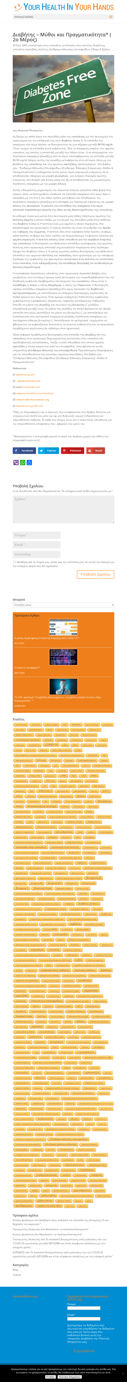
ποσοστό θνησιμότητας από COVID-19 (79, 1098)
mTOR (83, 776)
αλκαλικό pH (21, 837)
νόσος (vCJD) (71, 1062)
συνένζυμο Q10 (100, 1129)
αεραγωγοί (57, 822)
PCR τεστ (50, 780)
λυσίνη (68, 1021)
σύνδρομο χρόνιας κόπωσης (60, 1144)
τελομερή (37, 1149)
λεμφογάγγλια (96, 1011)
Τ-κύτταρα (39, 811)
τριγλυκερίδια (100, 1154)
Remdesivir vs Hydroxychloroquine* (67, 1229)
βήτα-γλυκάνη (77, 873)
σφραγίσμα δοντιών (24, 1134)
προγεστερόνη (55, 1103)
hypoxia (104, 760)
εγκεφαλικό (20, 919)
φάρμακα (44, 1180)
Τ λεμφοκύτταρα (54, 811)
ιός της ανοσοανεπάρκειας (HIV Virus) (55, 960)
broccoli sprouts (89, 735)
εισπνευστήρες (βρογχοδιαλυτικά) (82, 919)
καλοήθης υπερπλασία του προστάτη (89, 965)
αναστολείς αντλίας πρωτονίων (29, 842)
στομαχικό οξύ (35, 1129)
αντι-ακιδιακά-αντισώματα (26, 852)
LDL (55, 765)
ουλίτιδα (56, 1083)
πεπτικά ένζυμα (22, 1093)
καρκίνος (106, 970)
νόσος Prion (86, 1062)
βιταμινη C (22, 888)
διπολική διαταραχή (48, 914)
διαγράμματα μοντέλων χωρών (28, 909)
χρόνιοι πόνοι (64, 1200)
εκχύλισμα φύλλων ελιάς (26, 924)
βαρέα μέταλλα (46, 878)
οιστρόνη (37, 1073)
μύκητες (85, 1047)
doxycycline (87, 745)
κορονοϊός (91, 990)
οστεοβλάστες (104, 1077)
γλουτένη (83, 893)
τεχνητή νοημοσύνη (86, 1149)
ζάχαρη (104, 934)
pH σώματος (91, 781)
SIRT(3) (18, 796)
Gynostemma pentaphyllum (72, 755)
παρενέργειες (90, 1088)
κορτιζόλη (31, 49)
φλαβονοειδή (35, 1185)
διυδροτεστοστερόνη (71, 914)
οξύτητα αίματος (56, 1078)
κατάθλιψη (84, 980)
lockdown (39, 770)
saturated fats (62, 791)
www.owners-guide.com (29, 406)
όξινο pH (70, 1206)
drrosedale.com (30, 387)
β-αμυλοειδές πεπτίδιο (41, 873)
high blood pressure (24, 760)
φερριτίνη (20, 1185)
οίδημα (66, 1067)
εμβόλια (75, 924)
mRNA (63, 775)
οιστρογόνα (22, 1072)
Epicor (18, 750)
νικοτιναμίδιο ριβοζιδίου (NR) (98, 1057)
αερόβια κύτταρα (74, 822)
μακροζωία (52, 1027)
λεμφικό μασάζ (56, 1011)
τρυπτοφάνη (68, 1160)
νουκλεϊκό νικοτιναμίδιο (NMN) (48, 1062)
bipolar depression (24, 734)
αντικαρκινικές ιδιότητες (26, 858)
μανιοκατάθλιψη (46, 1031)
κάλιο (49, 965)
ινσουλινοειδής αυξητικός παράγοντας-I (32, 955)
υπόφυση (96, 1175)
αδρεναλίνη (43, 822)
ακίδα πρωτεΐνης (103, 827)
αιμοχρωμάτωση (83, 827)
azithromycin (36, 729)
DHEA (65, 745)
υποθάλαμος (87, 1169)
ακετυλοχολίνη (44, 832)
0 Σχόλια (105, 49)
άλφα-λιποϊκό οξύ (74, 811)
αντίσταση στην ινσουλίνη (45, 45)
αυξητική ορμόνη (35, 868)
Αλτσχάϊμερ (104, 801)
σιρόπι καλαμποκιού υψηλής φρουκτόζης (32, 1124)
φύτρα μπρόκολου (61, 1190)
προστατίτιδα (37, 1108)
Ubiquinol (56, 801)
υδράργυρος (55, 1165)
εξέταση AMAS (83, 929)
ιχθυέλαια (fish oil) (103, 955)
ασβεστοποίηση (98, 862)
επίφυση (45, 934)
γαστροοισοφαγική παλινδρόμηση (60, 893)
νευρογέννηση (66, 1052)
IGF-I (17, 765)
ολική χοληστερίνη (54, 1072)
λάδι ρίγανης (21, 1006)
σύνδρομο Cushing (44, 1134)
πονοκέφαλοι (52, 1098)
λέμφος (36, 1006)
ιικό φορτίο (20, 950)
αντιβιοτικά (74, 852)
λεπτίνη (43, 49)
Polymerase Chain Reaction (27, 786)
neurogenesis (21, 781)
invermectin (30, 765)
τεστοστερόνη (66, 1149)
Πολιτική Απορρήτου (70, 1377)
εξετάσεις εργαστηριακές (26, 934)
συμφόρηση (84, 1129)
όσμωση (82, 1206)
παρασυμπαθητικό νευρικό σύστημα (63, 1088)
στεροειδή (20, 1129)
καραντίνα (31, 970)
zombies (88, 801)
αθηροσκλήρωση (24, 826)
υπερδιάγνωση (35, 1170)
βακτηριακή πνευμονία (25, 878)
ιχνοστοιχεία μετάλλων (25, 960)
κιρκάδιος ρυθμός (72, 985)
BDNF (49, 729)
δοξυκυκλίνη (90, 914)
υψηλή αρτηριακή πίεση (25, 1180)
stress (80, 796)
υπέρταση (20, 1170)
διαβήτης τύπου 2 (89, 903)
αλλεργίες (52, 837)
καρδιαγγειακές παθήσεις (55, 970)
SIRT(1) (106, 791)
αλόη (78, 837)
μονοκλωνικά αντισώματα (78, 1042)
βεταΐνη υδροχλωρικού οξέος (69, 878)
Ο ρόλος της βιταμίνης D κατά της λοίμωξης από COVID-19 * (46, 638)
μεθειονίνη (79, 1032)
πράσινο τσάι (22, 1103)
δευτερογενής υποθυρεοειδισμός (46, 904)
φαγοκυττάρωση (59, 1180)
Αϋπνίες (65, 806)
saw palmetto (79, 791)
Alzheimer (76, 724)
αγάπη (30, 822)
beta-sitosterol (78, 729)
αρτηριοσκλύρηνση (64, 863)
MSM (74, 776)
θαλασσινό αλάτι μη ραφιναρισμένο (30, 945)
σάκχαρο (61, 1119)
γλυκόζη (83, 898)
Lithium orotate (22, 770)
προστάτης (20, 1108)
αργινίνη (89, 858)
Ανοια (19, 806)
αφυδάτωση (21, 873)
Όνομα (71, 1304)
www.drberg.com (25, 375)
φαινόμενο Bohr (78, 1180)
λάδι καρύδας (100, 1001)
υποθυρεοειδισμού (23, 1175)
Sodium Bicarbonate (48, 796)
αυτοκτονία (74, 868)
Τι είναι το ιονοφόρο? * (27, 667)
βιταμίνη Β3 (21, 883)
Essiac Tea (30, 750)
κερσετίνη (54, 986)
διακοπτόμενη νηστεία (56, 909)
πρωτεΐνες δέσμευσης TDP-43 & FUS (81, 1108)
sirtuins (30, 796)
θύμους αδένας (90, 945)
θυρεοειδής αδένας (57, 945)
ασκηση (19, 868)
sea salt (94, 791)
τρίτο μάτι (62, 1155)
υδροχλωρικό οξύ (97, 1164)
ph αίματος (76, 780)
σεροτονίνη (101, 1119)
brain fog (73, 735)
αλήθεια (91, 832)
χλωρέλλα (100, 1190)
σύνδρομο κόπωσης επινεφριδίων (69, 49)
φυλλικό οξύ (96, 1185)
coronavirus (34, 745)
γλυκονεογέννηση (67, 898)
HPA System (55, 760)
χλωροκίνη (20, 1196)
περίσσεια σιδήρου (41, 1093)
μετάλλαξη (73, 1037)
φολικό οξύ (66, 1185)
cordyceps (20, 745)
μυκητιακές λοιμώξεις (38, 1047)
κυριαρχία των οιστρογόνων (89, 996)
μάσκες (81, 1021)
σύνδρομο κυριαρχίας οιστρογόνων (30, 1139)
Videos (17, 1275)
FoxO (78, 750)
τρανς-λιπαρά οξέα (80, 1154)
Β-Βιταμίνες (79, 806)
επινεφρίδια (60, 934)
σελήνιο (87, 1118)
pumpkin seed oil (68, 786)
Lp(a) (51, 770)
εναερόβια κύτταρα (94, 924)
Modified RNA (35, 776)
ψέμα (89, 1201)
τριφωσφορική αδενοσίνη (47, 1160)
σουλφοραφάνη (61, 1124)
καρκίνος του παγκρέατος (74, 975)
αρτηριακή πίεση (22, 863)
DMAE (75, 745)
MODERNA (20, 776)
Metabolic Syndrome (96, 770)
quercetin (84, 786)
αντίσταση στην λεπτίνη (77, 45)
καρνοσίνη (68, 980)
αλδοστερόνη (106, 832)
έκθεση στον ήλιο (23, 816)
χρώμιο (79, 1201)
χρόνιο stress (45, 1200)
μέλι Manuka (21, 1027)
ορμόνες (71, 1078)
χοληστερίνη (48, 1195)
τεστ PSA (50, 1149)
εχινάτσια (92, 934)
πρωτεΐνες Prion (54, 1108)
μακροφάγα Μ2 (85, 1027)
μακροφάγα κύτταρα (25, 1031)
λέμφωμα (48, 1006)
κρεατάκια (69, 996)
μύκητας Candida (69, 1047)
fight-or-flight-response (61, 750)
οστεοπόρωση (41, 1083)
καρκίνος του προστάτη (27, 980)
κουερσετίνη (38, 996)
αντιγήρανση (90, 852)
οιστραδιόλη (80, 1067)
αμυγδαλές (89, 837)
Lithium (86, 765)
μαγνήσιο (37, 1026)
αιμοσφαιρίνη (66, 827)
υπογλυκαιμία (68, 1170)
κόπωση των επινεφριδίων (46, 1001)
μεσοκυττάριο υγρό (55, 1037)
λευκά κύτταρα (57, 1016)
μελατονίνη (35, 1036)
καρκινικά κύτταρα (51, 980)
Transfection (34, 801)
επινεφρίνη (77, 934)
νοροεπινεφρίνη (22, 1062)
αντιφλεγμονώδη (48, 858)
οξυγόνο (40, 1077)
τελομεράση (21, 1149)
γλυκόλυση (97, 898)
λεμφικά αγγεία (38, 1011)
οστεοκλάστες (22, 1083)
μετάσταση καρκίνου (91, 1037)
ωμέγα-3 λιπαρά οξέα (49, 1205)
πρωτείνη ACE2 (22, 1114)
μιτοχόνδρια (56, 1041)
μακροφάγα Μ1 (68, 1027)
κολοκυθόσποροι (38, 991)
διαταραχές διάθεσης (79, 909)
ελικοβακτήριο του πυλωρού (53, 924)
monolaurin (50, 776)
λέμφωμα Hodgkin (64, 1006)
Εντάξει (50, 1377)
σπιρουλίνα (77, 1124)
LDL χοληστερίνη (70, 765)
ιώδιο (79, 959)
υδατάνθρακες (38, 1165)
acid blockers (21, 724)
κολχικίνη (54, 991)
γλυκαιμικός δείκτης (25, 898)
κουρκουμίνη (54, 996)
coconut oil (91, 740)
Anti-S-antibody (92, 724)
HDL (104, 755)
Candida (48, 740)
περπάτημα (103, 1093)
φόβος (35, 1190)
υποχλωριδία (80, 1175)
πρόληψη (68, 1114)
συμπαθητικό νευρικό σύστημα (60, 1129)
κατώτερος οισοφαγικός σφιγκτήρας (30, 986)
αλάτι (80, 832)
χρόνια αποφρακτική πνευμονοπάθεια (76, 1196)
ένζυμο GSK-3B (87, 817)
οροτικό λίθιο (87, 1078)
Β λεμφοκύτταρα (22, 811)
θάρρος (61, 939)
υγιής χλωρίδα (22, 1165)
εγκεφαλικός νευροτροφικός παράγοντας (47, 919)
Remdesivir (20, 791)
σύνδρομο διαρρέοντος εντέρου (70, 1134)
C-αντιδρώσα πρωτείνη (27, 739)
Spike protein (66, 796)
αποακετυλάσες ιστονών (71, 858)
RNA (31, 791)
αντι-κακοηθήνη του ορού (53, 852)
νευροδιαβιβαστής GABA (25, 1057)
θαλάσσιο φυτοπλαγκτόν (79, 939)
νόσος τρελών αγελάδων (48, 1067)
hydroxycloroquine (87, 760)
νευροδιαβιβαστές (85, 1052)
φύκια (45, 1190)
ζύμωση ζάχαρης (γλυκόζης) (27, 939)
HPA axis (41, 760)
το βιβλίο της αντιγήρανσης (27, 1155)
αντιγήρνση (105, 852)
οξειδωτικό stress (23, 1078)
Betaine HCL (95, 729)
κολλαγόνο (20, 991)
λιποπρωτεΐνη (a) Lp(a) (78, 1016)
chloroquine (76, 740)
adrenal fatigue (52, 724)
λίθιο (79, 1006)
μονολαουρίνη (100, 1042)
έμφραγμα (40, 817)
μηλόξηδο (40, 1042)
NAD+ (94, 775)
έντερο (19, 821)
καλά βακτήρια (63, 965)
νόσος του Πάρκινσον (24, 1067)
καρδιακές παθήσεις (85, 970)
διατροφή (97, 909)
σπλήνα (90, 1124)
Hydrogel (69, 760)
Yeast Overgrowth (73, 801)
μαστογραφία (65, 1032)
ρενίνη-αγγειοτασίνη (24, 1119)
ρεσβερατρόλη (45, 1118)
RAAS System (99, 786)
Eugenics (43, 750)
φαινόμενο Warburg (98, 1180)
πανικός (38, 1088)
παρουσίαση (106, 1088)
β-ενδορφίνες (61, 873)
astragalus (108, 724)
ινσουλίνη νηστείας (73, 950)
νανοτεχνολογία (22, 1052)
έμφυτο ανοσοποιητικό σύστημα (63, 817)
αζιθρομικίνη (93, 821)
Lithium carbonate (102, 765)
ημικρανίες (47, 939)
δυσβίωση (106, 914)
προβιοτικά (38, 1103)
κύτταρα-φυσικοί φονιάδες (78, 1001)
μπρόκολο (20, 1047)
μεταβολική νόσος (23, 1042)
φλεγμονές (51, 1185)
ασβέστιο (81, 862)
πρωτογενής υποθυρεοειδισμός (46, 1114)
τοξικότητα (48, 1155)
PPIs (44, 786)
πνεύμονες (20, 1098)
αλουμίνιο (66, 837)
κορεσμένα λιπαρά (71, 991)
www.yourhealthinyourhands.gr (35, 393)
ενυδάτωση (66, 929)
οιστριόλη (94, 1067)
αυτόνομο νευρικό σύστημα (98, 867)
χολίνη (33, 1196)
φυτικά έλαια (21, 1190)
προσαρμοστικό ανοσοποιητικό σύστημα (95, 1103)
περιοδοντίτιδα (61, 1093)
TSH (45, 801)
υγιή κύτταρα (93, 1160)
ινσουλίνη (18, 49)
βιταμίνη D (93, 878)
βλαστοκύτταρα (42, 888)
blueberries (60, 735)
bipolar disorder (44, 735)
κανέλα (19, 970)
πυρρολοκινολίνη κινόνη (87, 1114)
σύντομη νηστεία (89, 1144)
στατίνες (102, 1124)
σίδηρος (74, 1118)
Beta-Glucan (62, 729)
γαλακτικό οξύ (82, 888)
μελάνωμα (20, 1037)
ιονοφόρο (57, 955)
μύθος (55, 1047)
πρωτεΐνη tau (106, 1108)
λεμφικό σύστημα (76, 1011)
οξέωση (108, 1073)
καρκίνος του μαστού (49, 975)
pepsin (62, 781)
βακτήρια (92, 873)
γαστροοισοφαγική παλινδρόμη (28, 893)
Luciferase (62, 770)
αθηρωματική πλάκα (46, 827)
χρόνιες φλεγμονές (24, 1200)
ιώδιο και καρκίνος (95, 960)
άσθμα (89, 811)
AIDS (65, 724)
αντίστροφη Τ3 (90, 847)
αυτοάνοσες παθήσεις (56, 868)
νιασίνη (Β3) (59, 1057)
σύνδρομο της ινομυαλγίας (28, 1144)
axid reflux (20, 729)
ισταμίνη (87, 955)
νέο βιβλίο (98, 1047)
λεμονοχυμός (93, 1006)
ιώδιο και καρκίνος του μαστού (28, 965)
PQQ (53, 786)
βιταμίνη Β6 (37, 883)
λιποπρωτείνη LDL (24, 1021)
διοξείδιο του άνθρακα (25, 914)
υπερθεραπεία (52, 1170)
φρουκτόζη (81, 1185)
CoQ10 (103, 740)
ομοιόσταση (74, 1072)
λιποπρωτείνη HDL (101, 1016)
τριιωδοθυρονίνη (23, 1159)
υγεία (80, 1160)
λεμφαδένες (21, 1011)
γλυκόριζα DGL (22, 904)
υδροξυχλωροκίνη (74, 1164)
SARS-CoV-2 (45, 790)
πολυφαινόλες (36, 1098)
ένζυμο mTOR (104, 816)
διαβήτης (99, 45)
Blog (95, 49)
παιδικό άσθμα (22, 1088)
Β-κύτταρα (93, 806)
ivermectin (45, 765)
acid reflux (36, 724)
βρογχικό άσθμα (64, 888)
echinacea (102, 745)
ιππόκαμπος (72, 955)
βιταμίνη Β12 (54, 883)
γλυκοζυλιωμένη (46, 898)
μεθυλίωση (94, 1032)
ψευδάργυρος (24, 1205)
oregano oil (36, 781)
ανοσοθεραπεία (93, 842)
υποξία (66, 1175)
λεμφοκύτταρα (24, 1016)
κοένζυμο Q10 (91, 985)
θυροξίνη (75, 944)
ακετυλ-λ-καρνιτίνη (24, 832)
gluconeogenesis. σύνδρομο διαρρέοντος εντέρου (35, 755)
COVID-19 (51, 745)
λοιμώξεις (41, 1021)
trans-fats (19, 801)
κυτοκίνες (21, 1000)
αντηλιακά (106, 847)
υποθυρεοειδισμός (46, 1175)
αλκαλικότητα (37, 837)
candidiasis (61, 740)
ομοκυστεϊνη (92, 1072)
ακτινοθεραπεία (64, 831)
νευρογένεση (49, 1052)
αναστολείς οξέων (54, 842)
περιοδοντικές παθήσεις (83, 1093)
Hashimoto (93, 755)
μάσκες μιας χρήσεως (99, 1021)
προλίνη (70, 1103)
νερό (36, 1052)
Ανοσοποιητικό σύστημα (42, 806)
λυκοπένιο (55, 1021)
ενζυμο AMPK (50, 929)
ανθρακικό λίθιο (74, 842)
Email (71, 1315)
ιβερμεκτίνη (107, 945)
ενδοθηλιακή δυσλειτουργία (27, 929)
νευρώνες (45, 1057)
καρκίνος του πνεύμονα (99, 975)
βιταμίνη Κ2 (89, 883)
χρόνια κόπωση (103, 1196)
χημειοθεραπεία (82, 1190)
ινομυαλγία (37, 949)
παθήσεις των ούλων (94, 1083)
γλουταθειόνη (98, 893)
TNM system (95, 796)
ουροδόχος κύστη (73, 1083)
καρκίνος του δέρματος (25, 975)
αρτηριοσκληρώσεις (43, 863)
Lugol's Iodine (77, 770)
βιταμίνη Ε (72, 883)
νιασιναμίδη (74, 1057)
